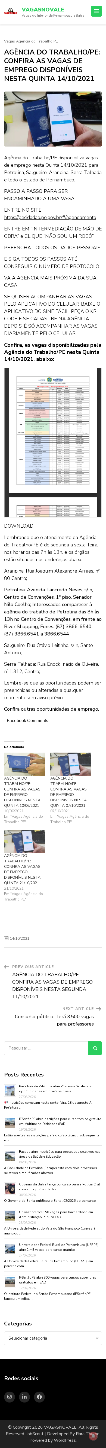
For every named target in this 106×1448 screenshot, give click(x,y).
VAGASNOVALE (43, 9)
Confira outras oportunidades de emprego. (51, 709)
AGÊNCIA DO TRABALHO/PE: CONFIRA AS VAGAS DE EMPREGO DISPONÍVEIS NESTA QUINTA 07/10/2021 (68, 792)
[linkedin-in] (24, 1397)
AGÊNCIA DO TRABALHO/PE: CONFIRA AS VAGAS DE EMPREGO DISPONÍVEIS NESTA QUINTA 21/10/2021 (22, 869)
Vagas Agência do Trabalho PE (31, 41)
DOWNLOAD (18, 526)
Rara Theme (87, 1434)
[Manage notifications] (93, 1436)
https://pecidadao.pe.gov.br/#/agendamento (50, 217)
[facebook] (39, 1397)
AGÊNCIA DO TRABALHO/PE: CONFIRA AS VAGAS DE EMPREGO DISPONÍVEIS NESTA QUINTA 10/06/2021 (22, 792)
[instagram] (9, 1397)
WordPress (65, 1440)
